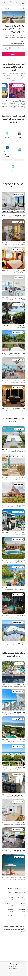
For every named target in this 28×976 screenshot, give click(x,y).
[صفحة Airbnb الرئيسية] (24, 8)
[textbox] (19, 49)
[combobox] (13, 43)
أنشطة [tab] (10, 892)
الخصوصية (15, 968)
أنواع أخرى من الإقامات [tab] (20, 892)
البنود (10, 968)
